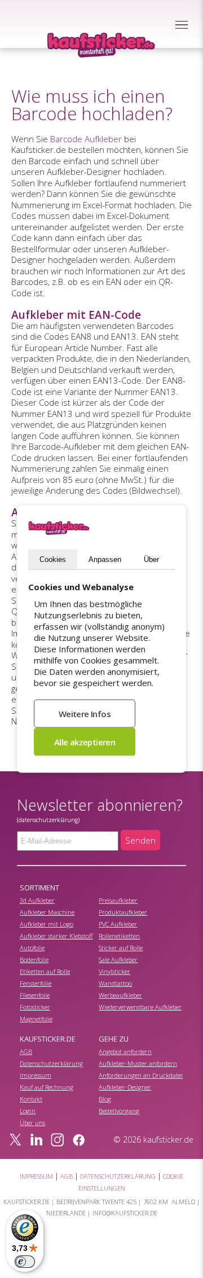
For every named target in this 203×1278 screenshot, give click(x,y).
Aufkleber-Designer (125, 1087)
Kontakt (31, 1099)
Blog (105, 1099)
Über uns (32, 1122)
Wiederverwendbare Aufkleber (140, 1007)
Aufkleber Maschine (47, 912)
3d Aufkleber (37, 900)
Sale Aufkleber (118, 959)
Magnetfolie (36, 1019)
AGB (26, 1051)
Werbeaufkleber (120, 995)
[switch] (25, 1261)
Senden (140, 840)
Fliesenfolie (35, 995)
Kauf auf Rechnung (46, 1087)
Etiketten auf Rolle (45, 971)
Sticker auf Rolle (121, 947)
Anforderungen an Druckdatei (141, 1075)
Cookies (52, 559)
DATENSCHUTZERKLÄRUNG (118, 1176)
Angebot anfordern (125, 1051)
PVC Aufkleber (118, 924)
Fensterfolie (35, 983)
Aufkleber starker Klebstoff (56, 936)
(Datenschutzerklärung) (48, 820)
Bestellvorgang (119, 1110)
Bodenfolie (34, 959)
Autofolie (32, 947)
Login (28, 1110)
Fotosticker (35, 1007)
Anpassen (105, 559)
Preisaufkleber (118, 900)
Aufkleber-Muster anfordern (138, 1063)
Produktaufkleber (123, 912)
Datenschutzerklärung (51, 1063)
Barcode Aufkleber (86, 138)
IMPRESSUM (36, 1176)
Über (151, 559)
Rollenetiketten (119, 936)
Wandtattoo (115, 983)
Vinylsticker (114, 971)
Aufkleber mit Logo (46, 924)
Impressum (35, 1075)
